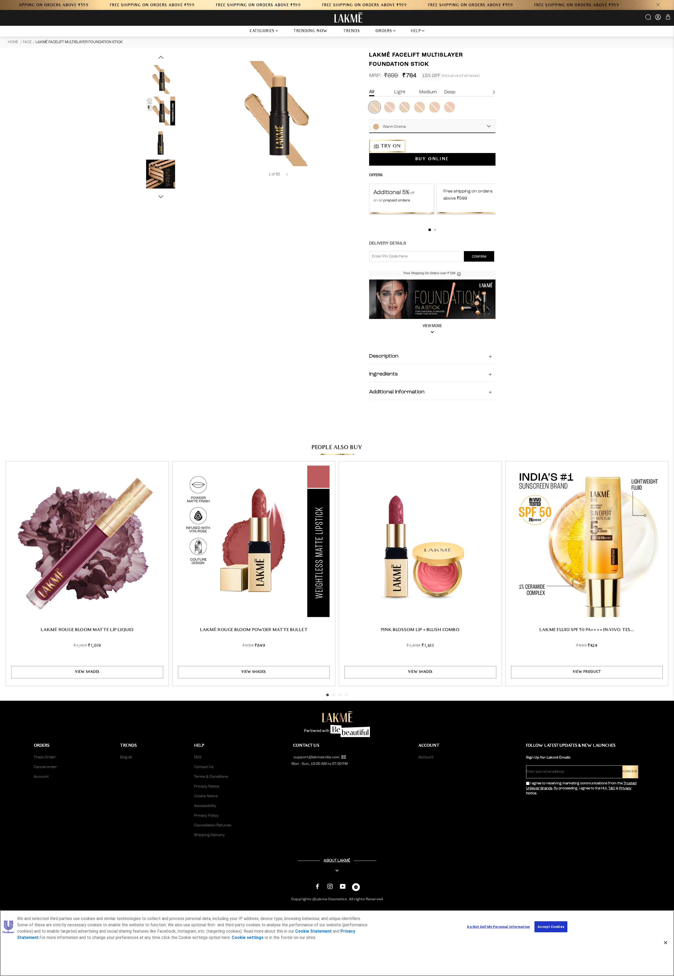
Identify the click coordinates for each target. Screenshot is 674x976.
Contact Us (204, 767)
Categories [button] (262, 31)
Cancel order (45, 767)
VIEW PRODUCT (587, 672)
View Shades (87, 672)
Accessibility (205, 806)
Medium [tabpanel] (428, 92)
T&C (611, 788)
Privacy (625, 788)
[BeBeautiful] (356, 888)
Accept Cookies (551, 927)
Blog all (126, 757)
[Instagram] (330, 886)
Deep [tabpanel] (449, 92)
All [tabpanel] (371, 92)
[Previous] (261, 174)
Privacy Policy (206, 815)
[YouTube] (342, 886)
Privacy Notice (206, 786)
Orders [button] (383, 31)
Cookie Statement (313, 931)
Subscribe (630, 771)
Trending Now (310, 31)
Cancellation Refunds (212, 825)
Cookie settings (248, 937)
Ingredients (383, 374)
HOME (13, 42)
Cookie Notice (206, 796)
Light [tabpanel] (399, 92)
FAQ (197, 757)
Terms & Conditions (211, 777)
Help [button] (416, 31)
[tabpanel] (401, 199)
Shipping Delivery (209, 835)
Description (383, 356)
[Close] (665, 942)
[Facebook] (317, 886)
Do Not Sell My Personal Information (498, 927)
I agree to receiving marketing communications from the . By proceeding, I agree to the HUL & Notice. (581, 788)
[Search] (648, 19)
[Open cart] (668, 17)
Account (41, 777)
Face (27, 42)
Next (494, 92)
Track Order (45, 757)
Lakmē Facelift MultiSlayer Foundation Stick (79, 42)
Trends (351, 31)
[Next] (287, 174)
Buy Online (432, 159)
